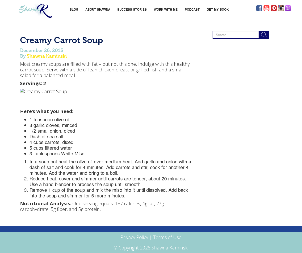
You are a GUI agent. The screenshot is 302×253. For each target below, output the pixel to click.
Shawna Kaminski (47, 56)
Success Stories (132, 9)
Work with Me (166, 9)
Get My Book (218, 9)
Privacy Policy (134, 237)
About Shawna (97, 9)
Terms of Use (167, 237)
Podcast (192, 9)
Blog (74, 9)
